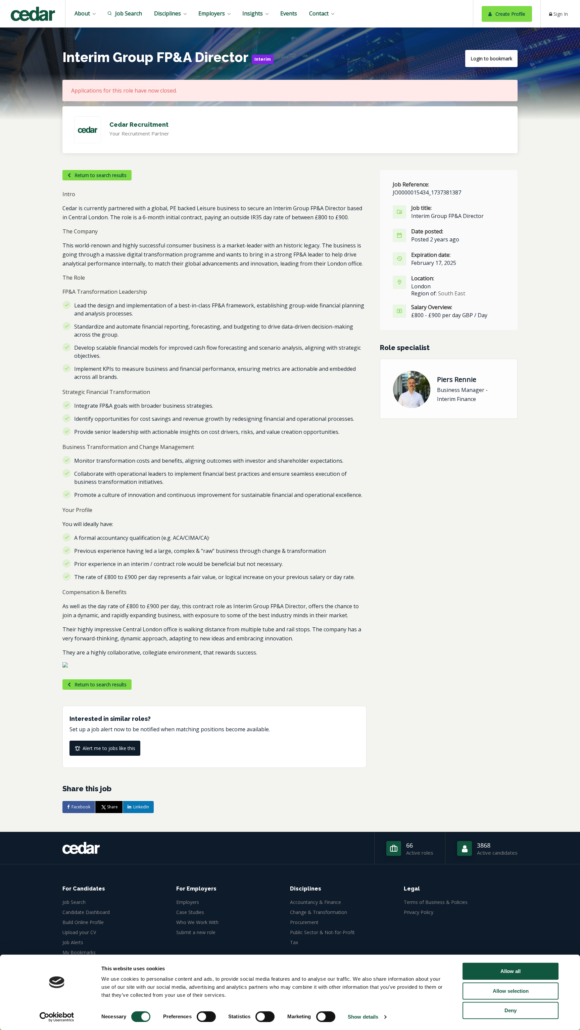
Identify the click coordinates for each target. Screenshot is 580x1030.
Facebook (80, 807)
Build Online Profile (83, 922)
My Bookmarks (79, 952)
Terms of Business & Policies (436, 902)
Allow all (510, 971)
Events (288, 13)
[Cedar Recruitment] (32, 14)
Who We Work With (197, 922)
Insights (252, 13)
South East (451, 293)
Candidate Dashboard (86, 912)
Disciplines (167, 13)
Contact (319, 13)
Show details (363, 1017)
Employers (211, 13)
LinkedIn (141, 807)
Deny (510, 1010)
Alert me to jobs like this (109, 748)
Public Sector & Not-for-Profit (322, 932)
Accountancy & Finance (315, 902)
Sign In (560, 14)
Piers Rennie (456, 379)
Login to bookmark (491, 58)
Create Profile (509, 14)
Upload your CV (79, 932)
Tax (294, 942)
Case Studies (190, 912)
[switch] (206, 1016)
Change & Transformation (318, 912)
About (82, 13)
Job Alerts (72, 942)
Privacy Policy (418, 912)
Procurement (304, 922)
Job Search (128, 13)
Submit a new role (195, 932)
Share (112, 807)
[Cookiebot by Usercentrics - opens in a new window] (57, 1017)
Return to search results (100, 175)
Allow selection (511, 991)
